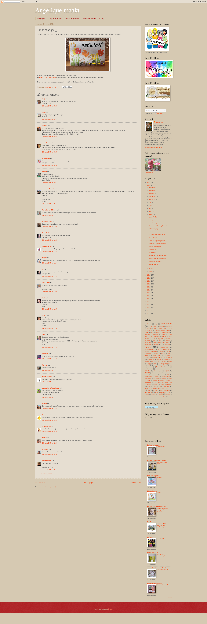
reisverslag (156, 378)
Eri (43, 269)
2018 (149, 293)
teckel (146, 388)
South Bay (157, 382)
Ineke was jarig (153, 229)
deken (164, 336)
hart (159, 349)
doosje (153, 338)
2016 (149, 299)
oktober (151, 193)
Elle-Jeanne (46, 158)
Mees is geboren (153, 264)
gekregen (148, 342)
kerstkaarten (150, 359)
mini (148, 365)
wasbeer (153, 394)
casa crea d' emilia (48, 189)
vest (156, 392)
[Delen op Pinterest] (71, 87)
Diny (43, 99)
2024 (149, 275)
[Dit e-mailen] (63, 87)
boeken (158, 332)
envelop (147, 340)
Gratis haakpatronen (72, 18)
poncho (162, 374)
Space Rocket (152, 217)
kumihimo (164, 361)
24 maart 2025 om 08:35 (49, 136)
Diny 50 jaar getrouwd (155, 223)
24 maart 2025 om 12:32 (49, 292)
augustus (152, 199)
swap (149, 386)
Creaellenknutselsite (49, 233)
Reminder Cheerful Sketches (157, 243)
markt (154, 363)
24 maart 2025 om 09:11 (49, 182)
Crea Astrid (46, 282)
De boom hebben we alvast (156, 235)
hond (168, 351)
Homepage (88, 482)
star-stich (156, 384)
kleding (159, 359)
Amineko (153, 326)
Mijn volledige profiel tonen (153, 147)
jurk (169, 353)
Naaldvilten (159, 367)
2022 (149, 281)
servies (170, 378)
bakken (157, 330)
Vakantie (167, 390)
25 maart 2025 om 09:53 (49, 470)
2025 (149, 185)
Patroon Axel (149, 172)
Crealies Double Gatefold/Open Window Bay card (162, 525)
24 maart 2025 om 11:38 (49, 263)
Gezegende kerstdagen (155, 220)
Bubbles (151, 232)
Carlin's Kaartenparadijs (47, 77)
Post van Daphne (153, 476)
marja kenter (46, 143)
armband (161, 326)
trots (163, 388)
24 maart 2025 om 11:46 (49, 276)
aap (156, 324)
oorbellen (167, 369)
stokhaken (169, 384)
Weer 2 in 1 (160, 477)
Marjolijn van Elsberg (49, 210)
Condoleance (161, 447)
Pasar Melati (160, 539)
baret (168, 330)
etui (154, 340)
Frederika (45, 353)
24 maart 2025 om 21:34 (49, 431)
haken (148, 347)
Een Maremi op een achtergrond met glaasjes (162, 509)
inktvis (163, 353)
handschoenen (164, 347)
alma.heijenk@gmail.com (50, 388)
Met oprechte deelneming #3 (161, 555)
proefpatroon (166, 376)
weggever (167, 394)
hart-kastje (166, 349)
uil (161, 390)
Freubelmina (46, 426)
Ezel (160, 340)
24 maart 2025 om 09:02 (49, 165)
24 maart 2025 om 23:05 (49, 443)
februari (151, 268)
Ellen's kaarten (152, 491)
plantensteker (166, 372)
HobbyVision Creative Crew (156, 506)
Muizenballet (163, 365)
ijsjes (156, 353)
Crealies (150, 522)
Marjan (44, 258)
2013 (149, 308)
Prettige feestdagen (154, 246)
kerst (160, 357)
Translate (160, 113)
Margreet (45, 365)
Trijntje (44, 403)
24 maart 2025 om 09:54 (49, 204)
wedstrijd (160, 394)
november (152, 190)
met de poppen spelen (165, 363)
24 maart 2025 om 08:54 (49, 152)
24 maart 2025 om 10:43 (49, 240)
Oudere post (135, 482)
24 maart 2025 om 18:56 (49, 382)
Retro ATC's (152, 249)
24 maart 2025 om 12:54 (49, 309)
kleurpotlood (167, 359)
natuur (168, 367)
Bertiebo (150, 537)
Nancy (44, 315)
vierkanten (163, 392)
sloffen (168, 380)
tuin (171, 388)
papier (167, 371)
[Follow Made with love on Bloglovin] (151, 408)
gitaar (159, 342)
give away (166, 342)
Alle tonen (169, 597)
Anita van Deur (47, 221)
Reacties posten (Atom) (52, 487)
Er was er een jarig (162, 569)
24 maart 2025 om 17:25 (49, 370)
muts (170, 365)
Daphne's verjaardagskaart (156, 241)
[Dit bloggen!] (65, 87)
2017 (149, 296)
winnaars (147, 396)
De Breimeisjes (47, 246)
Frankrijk (168, 340)
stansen (149, 384)
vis (169, 392)
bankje (163, 330)
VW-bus (147, 394)
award (149, 328)
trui (167, 388)
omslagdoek (148, 369)
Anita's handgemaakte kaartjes (157, 568)
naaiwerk (150, 367)
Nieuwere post (41, 482)
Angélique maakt (57, 10)
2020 (149, 287)
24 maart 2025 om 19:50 (49, 408)
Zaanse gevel (162, 396)
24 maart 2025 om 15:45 (49, 347)
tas (160, 386)
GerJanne (45, 415)
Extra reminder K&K (162, 585)
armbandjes (169, 326)
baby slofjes (162, 328)
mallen (149, 363)
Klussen (159, 493)
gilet (155, 342)
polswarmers (154, 374)
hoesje (162, 351)
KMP (152, 361)
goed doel (148, 344)
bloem (152, 332)
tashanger (167, 386)
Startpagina (41, 18)
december (152, 187)
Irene (43, 112)
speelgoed (165, 382)
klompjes (147, 361)
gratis (161, 344)
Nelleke (44, 438)
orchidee (147, 370)
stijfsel (162, 384)
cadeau (155, 334)
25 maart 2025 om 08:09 (49, 454)
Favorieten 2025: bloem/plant (157, 255)
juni (150, 205)
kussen (170, 361)
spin (171, 382)
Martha (44, 171)
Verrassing (148, 392)
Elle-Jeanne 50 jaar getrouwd (157, 226)
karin (43, 298)
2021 (149, 284)
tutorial (155, 390)
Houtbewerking (148, 353)
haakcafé (167, 344)
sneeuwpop (148, 382)
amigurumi (166, 323)
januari (151, 271)
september (152, 196)
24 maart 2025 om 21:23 (49, 420)
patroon (147, 373)
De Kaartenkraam (153, 445)
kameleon (147, 357)
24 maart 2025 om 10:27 (49, 215)
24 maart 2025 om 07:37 (49, 106)
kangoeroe (154, 357)
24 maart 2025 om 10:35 (49, 227)
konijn (157, 361)
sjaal (148, 380)
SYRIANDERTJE (152, 552)
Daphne (44, 125)
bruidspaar (147, 334)
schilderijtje (163, 378)
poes (146, 374)
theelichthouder (155, 388)
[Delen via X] (67, 87)
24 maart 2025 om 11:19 (49, 251)
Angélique (159, 122)
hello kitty (154, 351)
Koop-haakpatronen (55, 18)
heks (146, 351)
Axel (155, 328)
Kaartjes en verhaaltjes (154, 583)
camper (163, 334)
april (150, 211)
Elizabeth (45, 449)
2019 (149, 290)
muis (154, 365)
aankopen (148, 324)
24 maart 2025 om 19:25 (49, 397)
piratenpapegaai (157, 372)
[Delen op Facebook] (69, 87)
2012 (149, 311)
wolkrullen (154, 396)
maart (151, 214)
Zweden (170, 396)
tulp (149, 390)
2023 (149, 278)
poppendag (148, 376)
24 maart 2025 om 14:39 (49, 328)
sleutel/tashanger (158, 380)
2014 (149, 305)
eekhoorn (161, 338)
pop (168, 374)
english (168, 338)
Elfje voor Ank (152, 238)
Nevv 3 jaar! (152, 252)
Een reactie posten (46, 474)
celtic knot (156, 336)
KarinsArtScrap (47, 376)
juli (150, 202)
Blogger (110, 609)
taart (155, 386)
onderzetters (159, 369)
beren (146, 332)
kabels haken (157, 355)
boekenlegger (166, 332)
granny (156, 344)
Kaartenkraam (46, 460)
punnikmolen (148, 378)
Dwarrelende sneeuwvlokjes (157, 258)
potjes (157, 376)
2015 (149, 302)
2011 (149, 314)
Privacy (101, 18)
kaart (147, 355)
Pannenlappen (157, 370)
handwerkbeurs (149, 349)
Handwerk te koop (89, 18)
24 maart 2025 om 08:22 (49, 119)
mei (150, 208)
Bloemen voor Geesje (155, 261)
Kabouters (167, 355)
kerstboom (169, 357)
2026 (149, 182)
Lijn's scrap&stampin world (156, 460)
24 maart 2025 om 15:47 (49, 359)
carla (43, 334)
